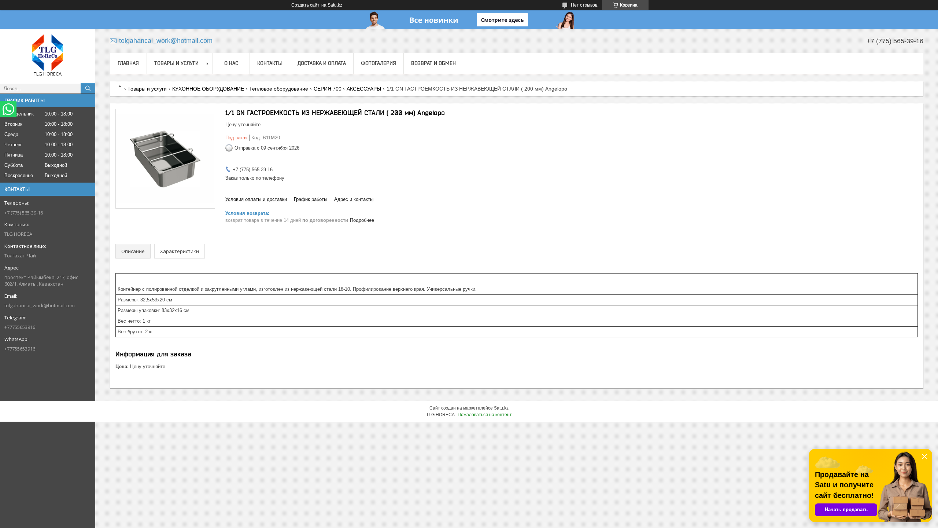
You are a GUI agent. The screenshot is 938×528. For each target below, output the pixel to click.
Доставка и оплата (322, 63)
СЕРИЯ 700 (327, 89)
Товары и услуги (176, 63)
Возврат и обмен (433, 63)
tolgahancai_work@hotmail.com (39, 305)
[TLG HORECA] (47, 52)
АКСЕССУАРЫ (364, 89)
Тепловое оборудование (278, 89)
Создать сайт (305, 5)
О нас (231, 63)
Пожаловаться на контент (485, 414)
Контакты (269, 63)
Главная (128, 63)
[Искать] (88, 88)
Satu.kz (501, 408)
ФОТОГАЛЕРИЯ (378, 63)
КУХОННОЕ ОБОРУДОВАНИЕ (208, 89)
